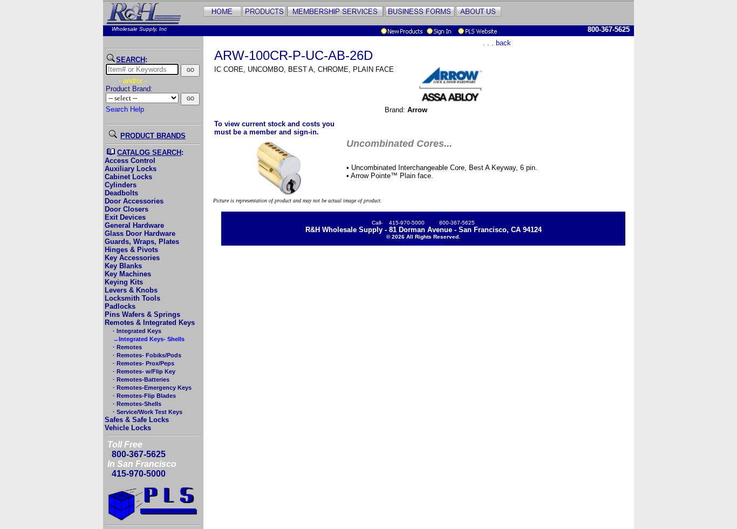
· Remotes (126, 347)
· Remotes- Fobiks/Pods (146, 355)
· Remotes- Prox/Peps (142, 363)
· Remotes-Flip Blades (143, 395)
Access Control (130, 161)
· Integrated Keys (136, 331)
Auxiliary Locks (130, 169)
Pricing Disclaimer (423, 243)
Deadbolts (121, 193)
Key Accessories (132, 258)
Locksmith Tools (132, 298)
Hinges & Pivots (131, 250)
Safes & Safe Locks (137, 420)
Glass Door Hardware (140, 233)
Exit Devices (125, 217)
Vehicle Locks (128, 428)
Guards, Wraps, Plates (142, 242)
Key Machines (128, 274)
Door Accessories (134, 201)
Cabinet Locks (128, 177)
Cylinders (121, 185)
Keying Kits (124, 282)
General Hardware (134, 225)
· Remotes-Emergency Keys (151, 387)
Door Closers (126, 209)
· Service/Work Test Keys (146, 412)
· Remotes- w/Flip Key (143, 371)
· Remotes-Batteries (140, 379)
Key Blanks (123, 266)
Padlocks (120, 306)
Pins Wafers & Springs (142, 314)
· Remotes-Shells (136, 404)
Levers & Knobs (131, 290)
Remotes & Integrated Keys (150, 322)
